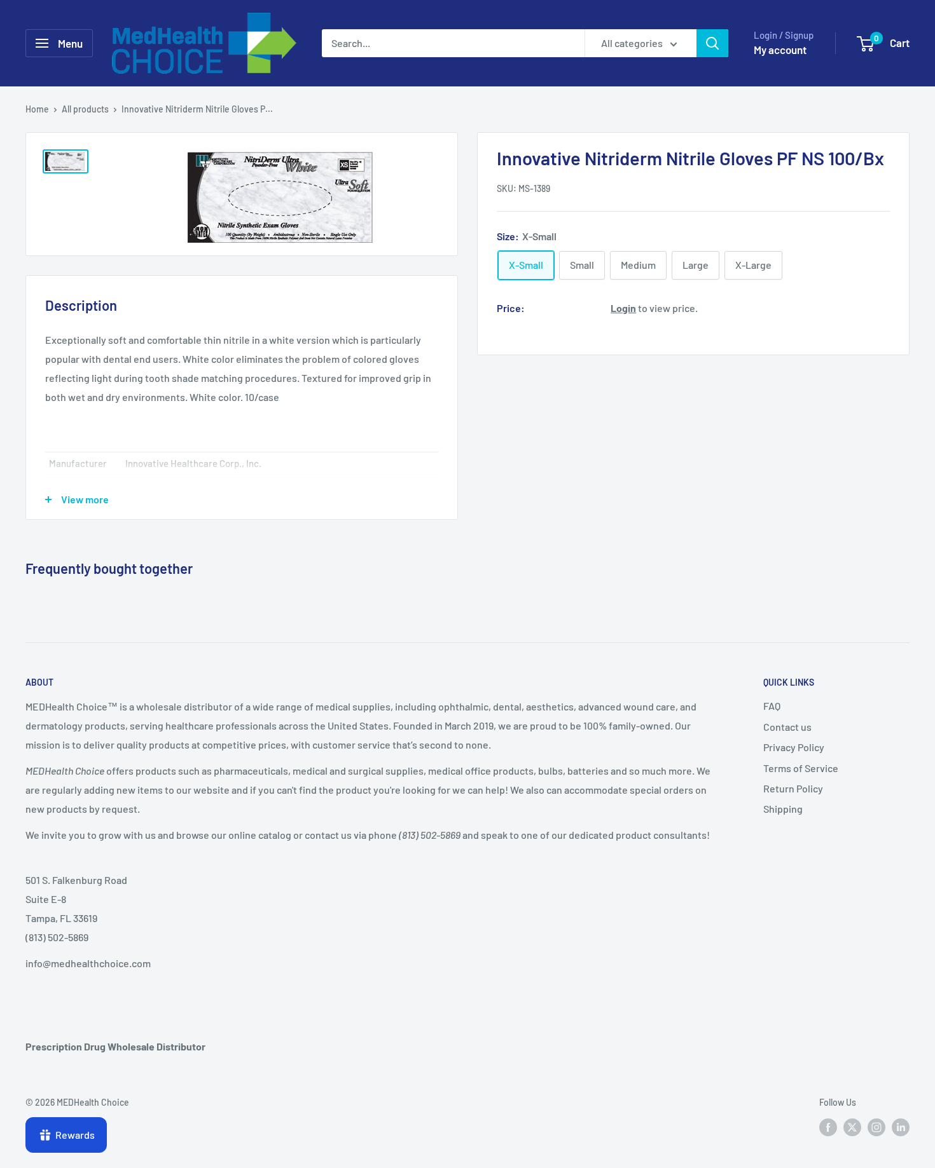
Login (623, 307)
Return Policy (793, 788)
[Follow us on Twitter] (852, 1127)
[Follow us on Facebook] (828, 1127)
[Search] (712, 43)
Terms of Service (800, 768)
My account (780, 49)
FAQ (771, 706)
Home (37, 109)
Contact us (787, 727)
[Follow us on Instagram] (876, 1127)
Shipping (783, 809)
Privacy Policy (793, 747)
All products (85, 109)
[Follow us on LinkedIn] (901, 1127)
